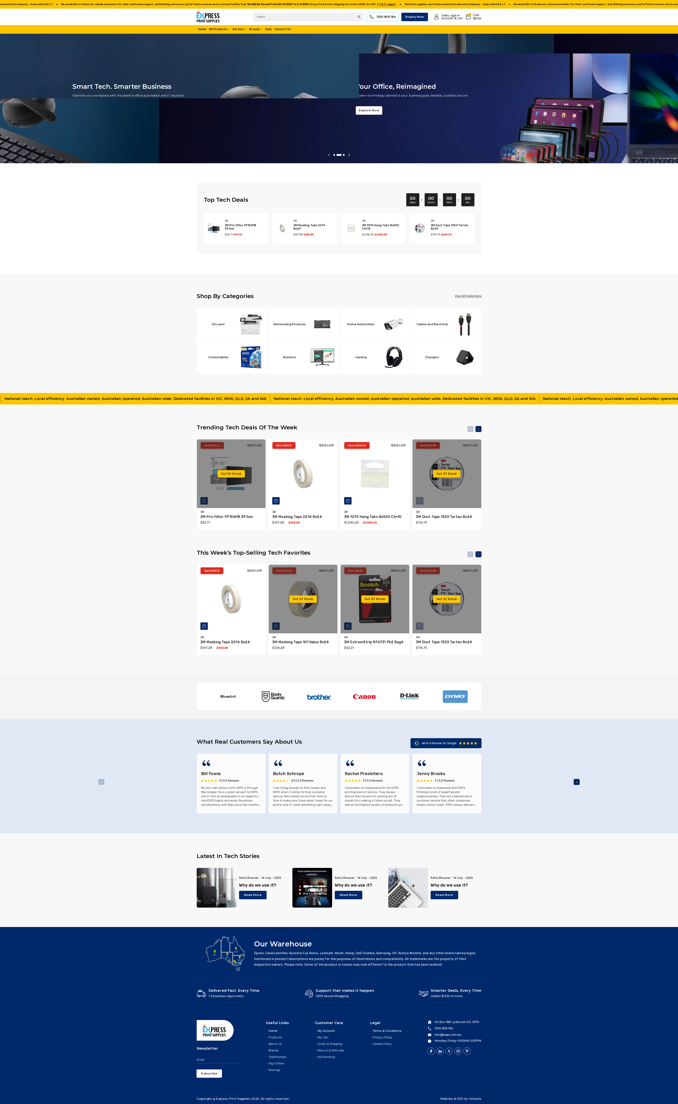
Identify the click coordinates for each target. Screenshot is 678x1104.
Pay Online (276, 1063)
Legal (375, 1023)
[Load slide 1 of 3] (336, 155)
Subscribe (209, 1073)
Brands (254, 29)
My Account (326, 1031)
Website (447, 1098)
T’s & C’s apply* (132, 4)
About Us (275, 1044)
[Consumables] (232, 357)
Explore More (161, 113)
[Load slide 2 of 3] (341, 155)
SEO (460, 1098)
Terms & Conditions (387, 1031)
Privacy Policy (382, 1037)
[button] (473, 17)
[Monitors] (303, 357)
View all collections (468, 296)
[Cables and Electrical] (445, 324)
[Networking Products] (303, 324)
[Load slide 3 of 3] (344, 155)
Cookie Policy (382, 1044)
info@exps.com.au (448, 1034)
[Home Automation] (374, 324)
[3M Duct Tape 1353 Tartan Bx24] (420, 228)
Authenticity (326, 1057)
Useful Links (277, 1023)
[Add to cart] (276, 501)
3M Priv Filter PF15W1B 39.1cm (240, 227)
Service (238, 29)
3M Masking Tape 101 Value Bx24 (300, 642)
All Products (218, 29)
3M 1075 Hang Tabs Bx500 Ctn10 (380, 227)
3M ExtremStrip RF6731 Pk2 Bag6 (373, 642)
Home (273, 1031)
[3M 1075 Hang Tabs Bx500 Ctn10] (351, 228)
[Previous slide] (328, 154)
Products (275, 1037)
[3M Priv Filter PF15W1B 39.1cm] (214, 228)
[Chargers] (445, 357)
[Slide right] (478, 429)
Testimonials (277, 1057)
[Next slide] (349, 154)
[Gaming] (374, 357)
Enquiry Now (414, 17)
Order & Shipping (330, 1044)
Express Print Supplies (233, 1098)
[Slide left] (470, 429)
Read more (253, 895)
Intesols (475, 1098)
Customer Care (329, 1023)
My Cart (323, 1037)
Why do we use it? (257, 885)
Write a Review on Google (439, 743)
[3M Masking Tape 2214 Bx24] (282, 228)
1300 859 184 (386, 17)
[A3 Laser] (232, 324)
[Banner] (226, 696)
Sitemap (274, 1070)
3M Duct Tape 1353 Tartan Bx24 (449, 227)
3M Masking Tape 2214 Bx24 (309, 227)
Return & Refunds (330, 1050)
